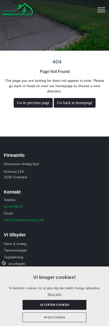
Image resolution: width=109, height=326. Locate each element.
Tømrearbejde (15, 250)
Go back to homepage (74, 103)
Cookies (4, 262)
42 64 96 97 (13, 207)
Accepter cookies (54, 304)
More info (54, 294)
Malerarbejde (14, 263)
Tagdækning (13, 257)
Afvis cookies (54, 317)
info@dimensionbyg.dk (24, 220)
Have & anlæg (15, 243)
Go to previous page (33, 103)
